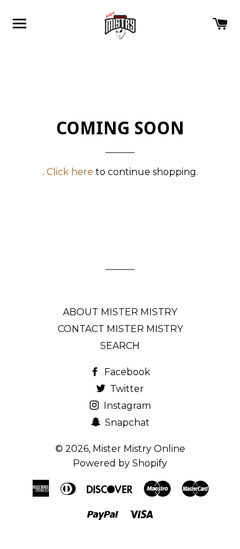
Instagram (126, 405)
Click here (70, 171)
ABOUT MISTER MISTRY (120, 312)
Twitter (126, 388)
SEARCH (120, 345)
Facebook (126, 371)
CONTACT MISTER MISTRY (120, 328)
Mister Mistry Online (139, 448)
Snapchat (126, 422)
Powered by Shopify (120, 463)
